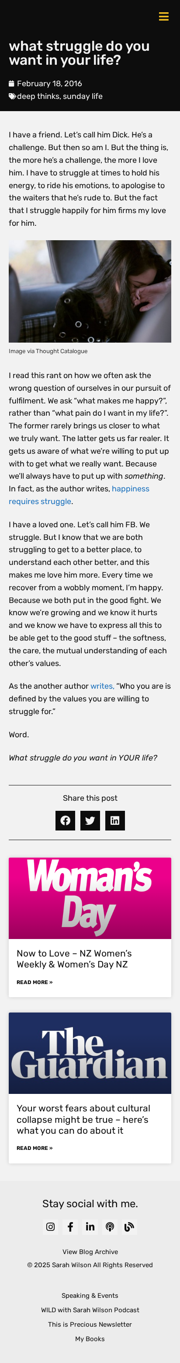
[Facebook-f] (70, 1227)
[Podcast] (110, 1227)
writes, (102, 686)
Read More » (34, 982)
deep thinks (38, 96)
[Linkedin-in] (89, 1227)
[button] (65, 820)
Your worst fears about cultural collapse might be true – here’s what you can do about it (83, 1119)
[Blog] (129, 1227)
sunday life (83, 96)
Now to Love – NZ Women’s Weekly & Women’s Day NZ (74, 959)
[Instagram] (50, 1227)
